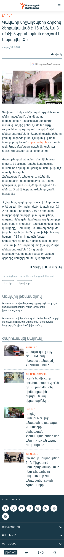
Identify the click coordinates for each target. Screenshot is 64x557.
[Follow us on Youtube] (21, 508)
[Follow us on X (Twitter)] (13, 508)
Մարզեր (30, 409)
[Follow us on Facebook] (5, 508)
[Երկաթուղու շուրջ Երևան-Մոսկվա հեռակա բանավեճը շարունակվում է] (14, 350)
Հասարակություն (36, 374)
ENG (41, 552)
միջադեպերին (37, 142)
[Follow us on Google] (5, 516)
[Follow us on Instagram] (37, 508)
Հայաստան (32, 347)
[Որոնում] (55, 552)
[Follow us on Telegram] (29, 508)
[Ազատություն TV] (26, 552)
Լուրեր (7, 15)
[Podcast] (53, 508)
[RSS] (45, 508)
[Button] (56, 54)
